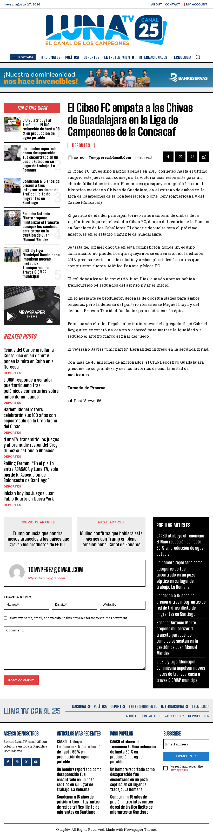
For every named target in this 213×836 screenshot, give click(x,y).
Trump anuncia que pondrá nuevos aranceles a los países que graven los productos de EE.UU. (37, 539)
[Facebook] (168, 156)
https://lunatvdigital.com (46, 578)
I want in (184, 756)
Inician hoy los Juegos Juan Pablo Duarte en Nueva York (29, 496)
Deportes (12, 373)
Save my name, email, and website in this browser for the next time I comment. (69, 618)
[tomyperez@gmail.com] (71, 157)
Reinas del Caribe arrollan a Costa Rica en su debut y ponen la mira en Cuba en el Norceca (29, 358)
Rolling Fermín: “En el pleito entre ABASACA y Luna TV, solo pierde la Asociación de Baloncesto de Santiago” (31, 471)
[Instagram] (17, 762)
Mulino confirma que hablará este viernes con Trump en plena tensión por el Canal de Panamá (111, 539)
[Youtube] (36, 762)
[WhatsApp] (204, 156)
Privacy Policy (179, 770)
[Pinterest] (192, 156)
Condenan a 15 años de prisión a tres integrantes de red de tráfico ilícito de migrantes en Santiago (41, 192)
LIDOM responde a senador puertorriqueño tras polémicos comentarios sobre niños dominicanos (31, 388)
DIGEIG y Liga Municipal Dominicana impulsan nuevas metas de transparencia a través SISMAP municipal (180, 671)
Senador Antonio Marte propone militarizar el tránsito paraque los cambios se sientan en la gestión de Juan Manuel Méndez (41, 226)
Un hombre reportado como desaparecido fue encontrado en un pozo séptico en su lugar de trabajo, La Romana (40, 159)
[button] (198, 57)
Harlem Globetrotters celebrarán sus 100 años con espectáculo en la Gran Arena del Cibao (30, 418)
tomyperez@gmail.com (110, 158)
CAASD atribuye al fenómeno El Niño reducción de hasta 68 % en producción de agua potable (41, 129)
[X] (180, 156)
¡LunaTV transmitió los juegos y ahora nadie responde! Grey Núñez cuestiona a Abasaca (31, 444)
